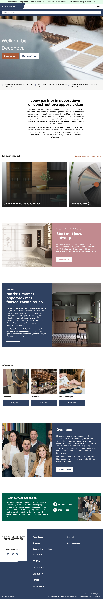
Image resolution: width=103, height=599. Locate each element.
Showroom (7, 397)
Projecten (35, 397)
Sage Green (15, 329)
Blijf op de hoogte (66, 397)
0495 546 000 (63, 510)
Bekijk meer (15, 403)
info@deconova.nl (65, 504)
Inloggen (94, 6)
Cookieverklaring (85, 596)
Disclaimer (96, 596)
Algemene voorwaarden (69, 596)
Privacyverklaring (54, 596)
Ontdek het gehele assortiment (87, 156)
